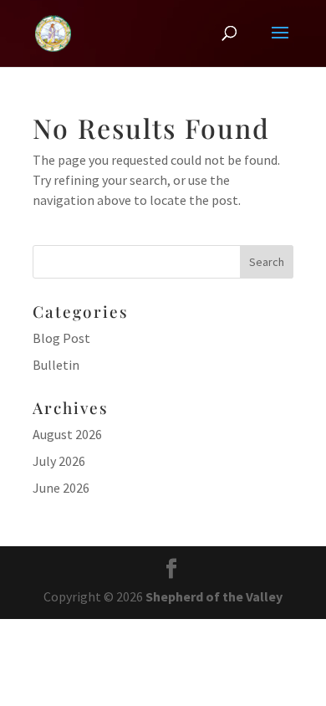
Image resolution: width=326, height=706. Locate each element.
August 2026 (67, 434)
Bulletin (56, 364)
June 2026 (61, 487)
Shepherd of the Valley (214, 596)
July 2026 (59, 461)
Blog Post (61, 338)
